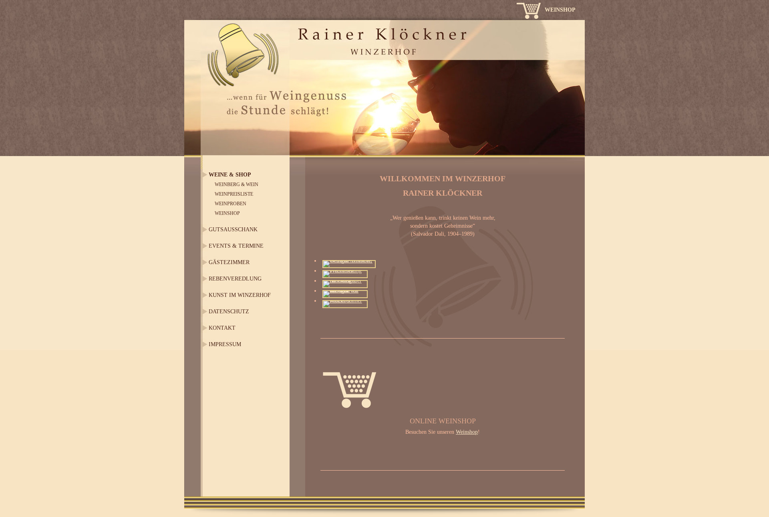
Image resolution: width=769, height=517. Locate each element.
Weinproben (230, 203)
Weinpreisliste (234, 194)
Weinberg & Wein (236, 184)
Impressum (225, 344)
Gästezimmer (229, 262)
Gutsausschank (233, 229)
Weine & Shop (230, 175)
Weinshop (560, 10)
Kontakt (222, 328)
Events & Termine (236, 246)
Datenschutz (229, 312)
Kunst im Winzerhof (240, 295)
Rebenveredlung (235, 279)
